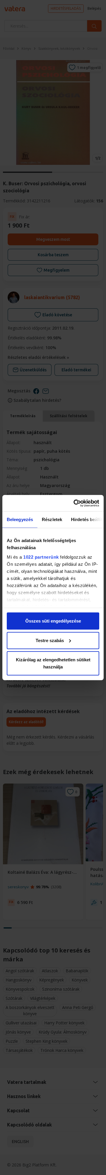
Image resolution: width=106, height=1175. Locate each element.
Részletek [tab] (52, 519)
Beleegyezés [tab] (20, 519)
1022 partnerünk (41, 556)
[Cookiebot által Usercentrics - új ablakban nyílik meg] (74, 503)
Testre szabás (50, 640)
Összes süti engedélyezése (53, 620)
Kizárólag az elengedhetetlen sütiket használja (53, 663)
